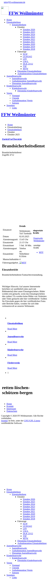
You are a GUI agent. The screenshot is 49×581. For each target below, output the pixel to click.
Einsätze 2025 (29, 32)
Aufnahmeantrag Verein (22, 100)
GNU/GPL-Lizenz (32, 421)
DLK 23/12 (28, 64)
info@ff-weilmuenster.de (14, 2)
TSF (25, 66)
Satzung (15, 103)
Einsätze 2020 (29, 44)
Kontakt (10, 406)
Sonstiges (11, 105)
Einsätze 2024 (29, 34)
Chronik (15, 98)
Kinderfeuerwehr (14, 86)
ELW (25, 54)
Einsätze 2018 (29, 49)
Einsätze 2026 (29, 29)
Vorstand (16, 95)
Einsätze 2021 (29, 42)
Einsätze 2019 (29, 47)
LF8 (25, 59)
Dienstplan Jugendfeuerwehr (24, 83)
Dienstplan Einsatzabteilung (29, 71)
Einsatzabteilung (14, 22)
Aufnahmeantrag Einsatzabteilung (32, 73)
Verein (9, 93)
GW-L (25, 61)
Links (14, 108)
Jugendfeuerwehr (14, 76)
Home (9, 20)
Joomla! (4, 421)
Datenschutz (12, 411)
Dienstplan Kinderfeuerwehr (29, 91)
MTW (25, 69)
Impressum (11, 409)
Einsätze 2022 (29, 39)
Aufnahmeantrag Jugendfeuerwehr (27, 81)
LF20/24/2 (27, 56)
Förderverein (13, 363)
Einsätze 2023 (29, 37)
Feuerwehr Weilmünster (38, 239)
